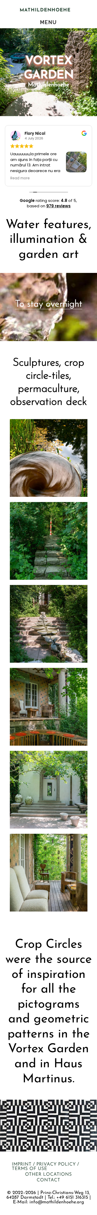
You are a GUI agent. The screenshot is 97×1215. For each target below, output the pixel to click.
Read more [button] (20, 178)
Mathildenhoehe (45, 10)
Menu (48, 22)
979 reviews (58, 206)
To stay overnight (48, 304)
